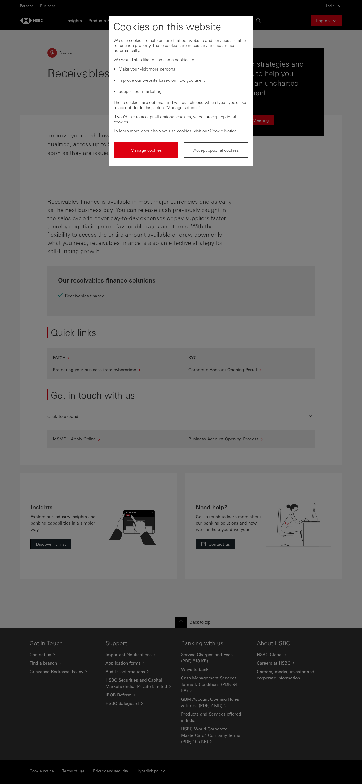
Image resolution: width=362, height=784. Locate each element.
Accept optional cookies (216, 150)
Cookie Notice (223, 130)
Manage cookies (146, 150)
